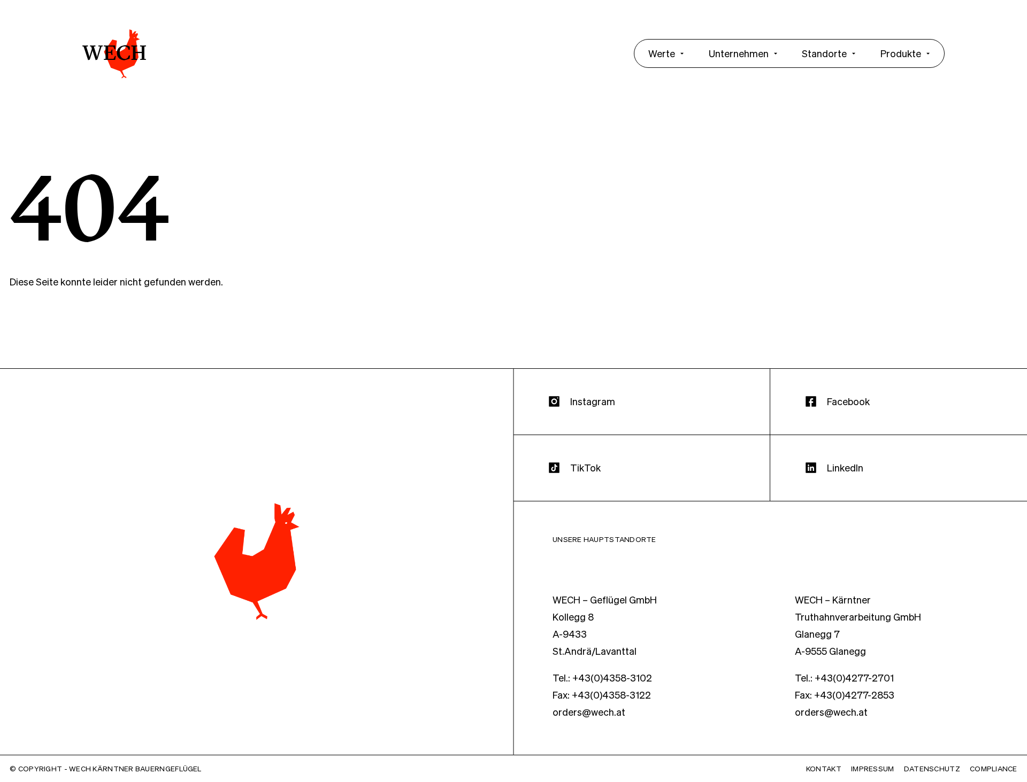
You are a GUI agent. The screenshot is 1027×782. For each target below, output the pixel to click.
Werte (661, 53)
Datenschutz (932, 768)
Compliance (993, 768)
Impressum (872, 768)
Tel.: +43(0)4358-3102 (602, 677)
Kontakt (823, 768)
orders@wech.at (589, 712)
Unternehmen (739, 53)
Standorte (824, 53)
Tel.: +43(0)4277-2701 (844, 677)
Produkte (900, 53)
